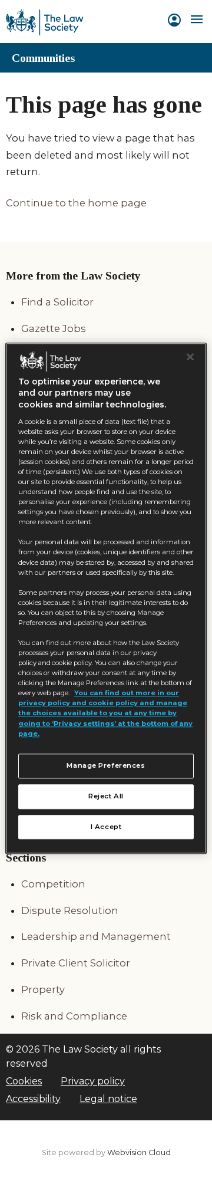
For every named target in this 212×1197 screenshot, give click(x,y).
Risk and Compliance (74, 1016)
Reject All (106, 796)
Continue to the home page (76, 203)
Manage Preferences (106, 765)
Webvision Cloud (139, 1152)
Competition (53, 884)
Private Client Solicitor (75, 963)
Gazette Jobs (53, 328)
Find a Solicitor (57, 302)
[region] (106, 598)
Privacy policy (93, 1081)
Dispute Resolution (69, 910)
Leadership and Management (96, 936)
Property (43, 989)
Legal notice (108, 1098)
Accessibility (33, 1098)
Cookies (24, 1081)
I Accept (106, 827)
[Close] (190, 357)
